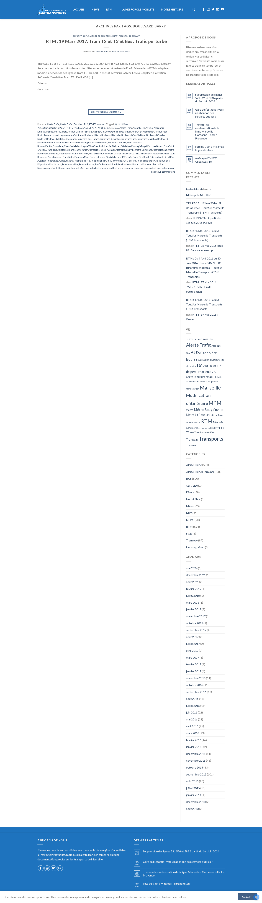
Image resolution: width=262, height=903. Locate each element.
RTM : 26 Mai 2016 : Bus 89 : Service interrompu (204, 248)
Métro (189, 409)
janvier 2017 (193, 671)
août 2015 (192, 781)
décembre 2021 (196, 575)
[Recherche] (193, 9)
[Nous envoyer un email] (217, 9)
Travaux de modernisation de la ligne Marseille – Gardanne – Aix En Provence (207, 131)
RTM (109, 9)
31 (56, 127)
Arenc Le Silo (139, 127)
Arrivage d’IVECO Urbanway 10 (206, 159)
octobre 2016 (194, 685)
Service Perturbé (89, 168)
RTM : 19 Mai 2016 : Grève (202, 317)
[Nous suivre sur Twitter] (213, 9)
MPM (85, 153)
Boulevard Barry (92, 135)
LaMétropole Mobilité (138, 9)
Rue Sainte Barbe (56, 168)
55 (80, 127)
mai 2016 (191, 719)
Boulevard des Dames (88, 138)
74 (98, 127)
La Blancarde (192, 381)
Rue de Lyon (55, 164)
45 (71, 127)
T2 (222, 427)
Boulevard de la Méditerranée (61, 138)
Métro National (160, 149)
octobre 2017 (194, 623)
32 (59, 127)
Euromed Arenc (155, 146)
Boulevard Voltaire (117, 142)
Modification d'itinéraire (71, 153)
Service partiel (204, 428)
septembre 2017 (196, 630)
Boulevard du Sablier (110, 138)
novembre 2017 (196, 616)
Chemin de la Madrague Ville (78, 146)
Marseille (93, 149)
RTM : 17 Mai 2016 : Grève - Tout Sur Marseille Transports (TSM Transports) (204, 304)
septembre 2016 (196, 692)
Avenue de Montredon (143, 131)
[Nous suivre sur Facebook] (203, 9)
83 (112, 127)
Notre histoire (172, 9)
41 (65, 127)
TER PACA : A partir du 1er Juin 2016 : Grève (203, 220)
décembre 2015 (196, 753)
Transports (148, 168)
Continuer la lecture (106, 112)
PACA (198, 422)
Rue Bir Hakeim (98, 160)
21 (47, 127)
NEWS (95, 9)
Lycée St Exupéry (207, 381)
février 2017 (193, 664)
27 (190, 339)
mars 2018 (192, 602)
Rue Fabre (117, 164)
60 (86, 127)
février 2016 (193, 740)
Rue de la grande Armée (149, 160)
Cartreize (192, 485)
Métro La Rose (195, 415)
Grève (189, 376)
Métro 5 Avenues (107, 149)
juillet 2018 (193, 595)
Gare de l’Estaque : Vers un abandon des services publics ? (209, 113)
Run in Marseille (73, 168)
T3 (187, 432)
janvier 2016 (193, 746)
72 (95, 127)
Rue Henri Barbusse (132, 164)
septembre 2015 (196, 774)
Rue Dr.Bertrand (103, 164)
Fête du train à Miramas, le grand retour (209, 148)
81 (102, 127)
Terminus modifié (107, 168)
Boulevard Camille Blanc (133, 135)
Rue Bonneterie (114, 160)
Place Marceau (55, 157)
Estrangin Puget (139, 146)
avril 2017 (192, 650)
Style (189, 533)
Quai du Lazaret (114, 157)
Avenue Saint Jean (75, 135)
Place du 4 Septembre (152, 153)
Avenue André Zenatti (56, 131)
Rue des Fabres (86, 164)
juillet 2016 (193, 705)
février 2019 (193, 588)
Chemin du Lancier (102, 146)
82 (105, 127)
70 (92, 127)
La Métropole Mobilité (198, 192)
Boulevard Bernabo (111, 135)
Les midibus (193, 499)
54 (77, 127)
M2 (218, 381)
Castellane (58, 146)
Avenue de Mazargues (120, 131)
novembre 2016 (196, 678)
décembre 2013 (196, 801)
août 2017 (192, 637)
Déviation (126, 146)
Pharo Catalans (115, 153)
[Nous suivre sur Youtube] (222, 9)
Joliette (61, 149)
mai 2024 (191, 568)
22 (50, 127)
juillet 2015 (193, 788)
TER (192, 432)
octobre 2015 (194, 767)
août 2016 (192, 698)
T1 (218, 428)
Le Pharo (69, 149)
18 (115, 124)
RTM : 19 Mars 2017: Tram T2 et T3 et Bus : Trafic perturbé (106, 41)
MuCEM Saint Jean (98, 153)
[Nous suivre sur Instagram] (208, 9)
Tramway (134, 36)
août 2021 (192, 581)
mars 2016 (192, 733)
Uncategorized (195, 547)
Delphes (116, 146)
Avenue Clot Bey (100, 131)
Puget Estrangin (97, 157)
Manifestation (81, 149)
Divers (190, 492)
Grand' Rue (51, 149)
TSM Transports (121, 51)
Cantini (48, 146)
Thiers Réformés (124, 168)
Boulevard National (56, 142)
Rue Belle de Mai (82, 160)
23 (53, 127)
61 (89, 127)
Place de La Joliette (132, 153)
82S (108, 127)
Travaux (191, 445)
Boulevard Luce (128, 138)
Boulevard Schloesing (77, 142)
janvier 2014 (193, 794)
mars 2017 (192, 657)
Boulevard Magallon (147, 138)
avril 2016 (192, 726)
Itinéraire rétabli (204, 376)
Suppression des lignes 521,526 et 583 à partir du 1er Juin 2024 (209, 98)
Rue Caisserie (129, 160)
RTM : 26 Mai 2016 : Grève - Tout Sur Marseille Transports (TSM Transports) (204, 235)
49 (74, 127)
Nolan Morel (194, 189)
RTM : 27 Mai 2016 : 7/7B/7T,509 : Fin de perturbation (202, 287)
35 (62, 127)
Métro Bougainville (125, 149)
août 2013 (192, 808)
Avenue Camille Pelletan (80, 131)
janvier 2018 (193, 609)
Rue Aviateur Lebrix (63, 160)
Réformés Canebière (132, 157)
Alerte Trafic (81, 36)
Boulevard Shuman (97, 142)
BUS (121, 36)
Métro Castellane (143, 149)
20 (44, 127)
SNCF (214, 428)
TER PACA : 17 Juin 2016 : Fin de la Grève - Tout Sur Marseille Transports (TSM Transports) (205, 207)
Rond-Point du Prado (153, 157)
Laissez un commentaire (163, 171)
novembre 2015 (196, 760)
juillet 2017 (193, 643)
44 (68, 127)
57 (83, 127)
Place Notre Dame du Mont (76, 157)
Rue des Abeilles (70, 164)
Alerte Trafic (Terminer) (103, 36)
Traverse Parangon (164, 168)
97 (118, 127)
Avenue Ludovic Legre (55, 135)
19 (118, 124)
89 (115, 127)
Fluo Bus (213, 372)
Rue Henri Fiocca (150, 164)
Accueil (78, 9)
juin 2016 (191, 712)
